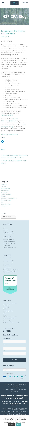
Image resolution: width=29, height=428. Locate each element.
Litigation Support (7, 264)
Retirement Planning (6, 200)
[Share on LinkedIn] (2, 142)
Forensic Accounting (6, 194)
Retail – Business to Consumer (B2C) (11, 323)
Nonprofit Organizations (9, 241)
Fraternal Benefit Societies (9, 247)
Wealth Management (8, 233)
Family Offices (6, 245)
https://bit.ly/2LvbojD (7, 115)
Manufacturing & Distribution (10, 303)
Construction (6, 305)
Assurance (3, 186)
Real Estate (5, 309)
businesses (15, 409)
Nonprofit (3, 196)
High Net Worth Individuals (9, 243)
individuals (6, 411)
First (4, 350)
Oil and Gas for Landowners (10, 317)
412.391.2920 (9, 398)
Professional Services (8, 311)
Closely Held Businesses (9, 239)
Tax (4, 149)
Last (4, 356)
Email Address (7, 338)
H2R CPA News (23, 389)
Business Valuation (7, 258)
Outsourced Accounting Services (9, 198)
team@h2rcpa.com (11, 121)
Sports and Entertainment (9, 319)
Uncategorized (4, 206)
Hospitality (5, 313)
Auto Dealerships (7, 321)
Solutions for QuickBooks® (9, 272)
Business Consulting (8, 231)
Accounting (4, 184)
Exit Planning (4, 192)
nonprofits (22, 409)
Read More (12, 424)
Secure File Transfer (15, 387)
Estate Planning (4, 190)
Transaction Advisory (6, 204)
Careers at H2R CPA (10, 389)
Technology (6, 307)
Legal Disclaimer (9, 384)
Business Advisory (5, 188)
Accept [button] (18, 424)
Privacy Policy (22, 384)
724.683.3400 (18, 403)
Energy (4, 315)
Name (5, 345)
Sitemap (16, 392)
